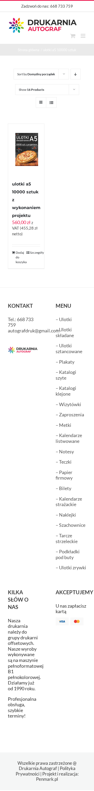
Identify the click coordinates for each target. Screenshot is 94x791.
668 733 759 (61, 6)
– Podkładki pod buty (68, 554)
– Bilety (63, 488)
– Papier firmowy (64, 475)
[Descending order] (75, 74)
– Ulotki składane (65, 332)
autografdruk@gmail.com (34, 330)
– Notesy (65, 451)
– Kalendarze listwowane (69, 438)
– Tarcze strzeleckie (67, 538)
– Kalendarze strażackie (69, 501)
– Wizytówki (68, 404)
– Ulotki (64, 319)
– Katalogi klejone (66, 391)
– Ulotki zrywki (71, 567)
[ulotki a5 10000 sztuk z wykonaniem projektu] (26, 149)
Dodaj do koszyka (21, 257)
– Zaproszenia (70, 414)
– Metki (63, 425)
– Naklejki (66, 515)
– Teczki (64, 462)
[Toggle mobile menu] (83, 36)
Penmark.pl (47, 779)
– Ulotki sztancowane (69, 348)
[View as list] (51, 102)
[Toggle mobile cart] (72, 36)
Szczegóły (35, 252)
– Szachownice (70, 525)
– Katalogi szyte (66, 375)
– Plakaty (65, 362)
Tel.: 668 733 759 (20, 322)
